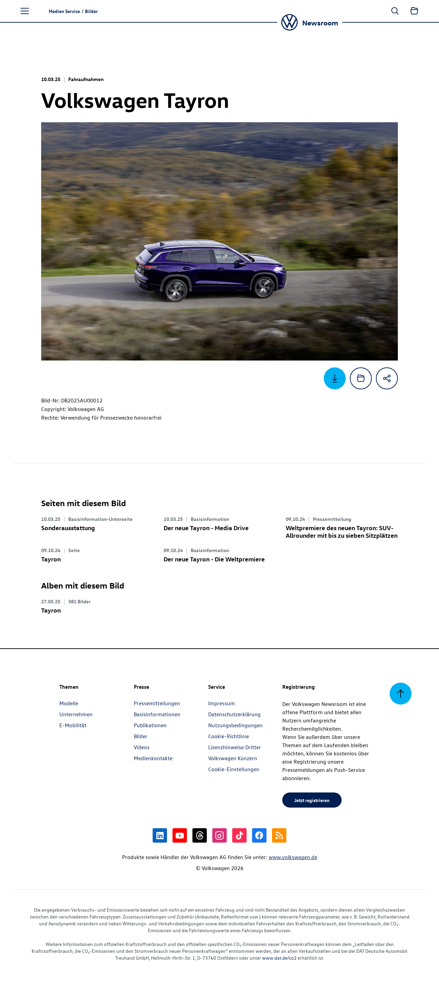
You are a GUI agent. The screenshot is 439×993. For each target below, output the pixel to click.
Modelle (68, 703)
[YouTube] (180, 835)
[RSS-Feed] (279, 835)
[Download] (335, 378)
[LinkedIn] (160, 835)
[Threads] (199, 835)
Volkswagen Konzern (232, 758)
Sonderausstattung (68, 528)
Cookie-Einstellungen (233, 769)
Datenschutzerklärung (234, 714)
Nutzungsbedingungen (235, 725)
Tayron (51, 559)
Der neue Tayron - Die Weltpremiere (214, 559)
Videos (142, 747)
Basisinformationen (157, 714)
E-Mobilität (72, 725)
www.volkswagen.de (293, 857)
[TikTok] (239, 835)
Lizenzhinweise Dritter (234, 747)
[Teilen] (387, 378)
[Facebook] (259, 835)
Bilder (140, 736)
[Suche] (395, 11)
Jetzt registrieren (312, 800)
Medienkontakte (153, 758)
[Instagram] (219, 835)
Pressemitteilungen (157, 703)
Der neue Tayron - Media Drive (206, 528)
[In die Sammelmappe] (361, 378)
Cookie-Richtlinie (228, 736)
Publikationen (150, 725)
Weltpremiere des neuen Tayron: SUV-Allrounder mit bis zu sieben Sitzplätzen (342, 531)
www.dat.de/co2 (279, 958)
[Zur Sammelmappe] (414, 11)
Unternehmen (76, 714)
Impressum (221, 703)
